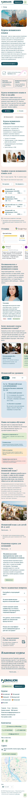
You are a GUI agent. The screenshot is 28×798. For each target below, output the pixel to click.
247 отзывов (22, 240)
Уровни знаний (5, 710)
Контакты (15, 708)
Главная (3, 708)
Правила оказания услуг (8, 714)
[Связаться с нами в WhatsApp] (25, 795)
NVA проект (14, 710)
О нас (8, 708)
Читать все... (5, 530)
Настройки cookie (6, 716)
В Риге (8, 111)
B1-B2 (14, 377)
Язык (2, 784)
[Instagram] (6, 740)
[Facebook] (2, 740)
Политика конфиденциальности (10, 712)
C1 (22, 377)
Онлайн (21, 111)
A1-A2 (5, 377)
